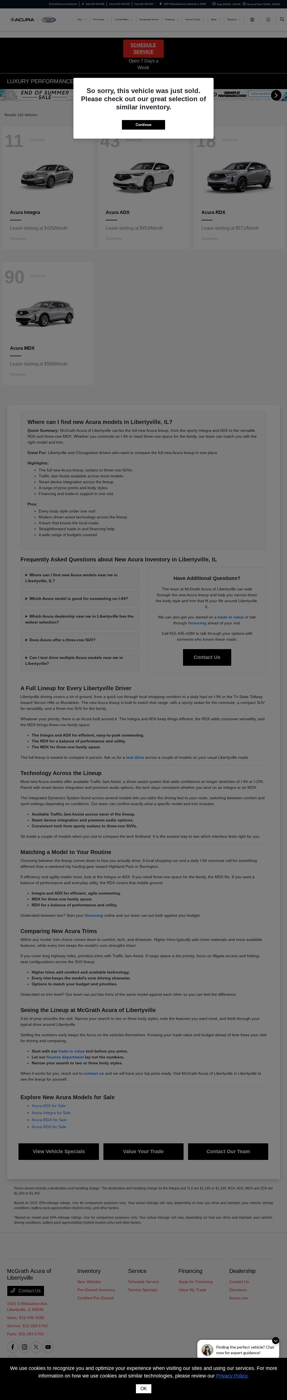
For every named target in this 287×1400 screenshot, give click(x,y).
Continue (143, 125)
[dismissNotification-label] (275, 1340)
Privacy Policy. (232, 1376)
